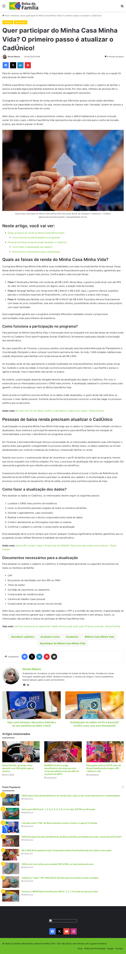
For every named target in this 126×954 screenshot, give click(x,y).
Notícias (15, 15)
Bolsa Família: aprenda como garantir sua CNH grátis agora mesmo (17, 768)
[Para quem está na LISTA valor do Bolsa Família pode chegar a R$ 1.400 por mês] (105, 751)
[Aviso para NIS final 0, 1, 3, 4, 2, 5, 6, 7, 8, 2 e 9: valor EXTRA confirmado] (10, 813)
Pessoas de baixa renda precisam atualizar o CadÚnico (37, 242)
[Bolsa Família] (23, 6)
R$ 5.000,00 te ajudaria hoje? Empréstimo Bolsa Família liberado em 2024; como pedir (67, 850)
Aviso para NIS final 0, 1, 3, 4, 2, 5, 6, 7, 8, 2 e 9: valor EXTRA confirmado (58, 809)
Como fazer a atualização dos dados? (32, 246)
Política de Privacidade (95, 948)
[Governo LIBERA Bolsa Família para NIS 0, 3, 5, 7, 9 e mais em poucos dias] (10, 896)
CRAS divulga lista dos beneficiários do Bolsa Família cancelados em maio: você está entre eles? (72, 836)
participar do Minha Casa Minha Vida (63, 643)
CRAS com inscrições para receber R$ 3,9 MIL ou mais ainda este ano (58, 864)
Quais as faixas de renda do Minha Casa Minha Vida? (36, 232)
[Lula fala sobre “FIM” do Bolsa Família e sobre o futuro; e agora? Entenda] (10, 827)
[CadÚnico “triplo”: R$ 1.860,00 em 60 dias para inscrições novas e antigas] (10, 882)
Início (7, 15)
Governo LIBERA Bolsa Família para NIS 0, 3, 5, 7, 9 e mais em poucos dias (60, 891)
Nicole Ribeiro (14, 56)
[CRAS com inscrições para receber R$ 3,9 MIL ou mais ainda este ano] (10, 868)
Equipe (110, 948)
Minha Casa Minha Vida (100, 636)
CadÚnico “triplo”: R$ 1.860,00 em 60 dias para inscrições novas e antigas (60, 877)
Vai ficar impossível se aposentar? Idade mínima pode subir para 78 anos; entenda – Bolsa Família (67, 626)
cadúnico (73, 636)
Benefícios (21, 22)
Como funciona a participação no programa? (36, 237)
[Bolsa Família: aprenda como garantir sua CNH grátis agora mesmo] (21, 751)
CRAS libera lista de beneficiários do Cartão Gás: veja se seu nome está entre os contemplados (71, 795)
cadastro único (51, 636)
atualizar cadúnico (23, 636)
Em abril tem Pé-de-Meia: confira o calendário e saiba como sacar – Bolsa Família (60, 410)
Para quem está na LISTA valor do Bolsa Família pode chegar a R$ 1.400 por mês (103, 768)
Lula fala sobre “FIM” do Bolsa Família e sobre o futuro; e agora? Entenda (59, 823)
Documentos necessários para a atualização (36, 251)
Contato (119, 948)
